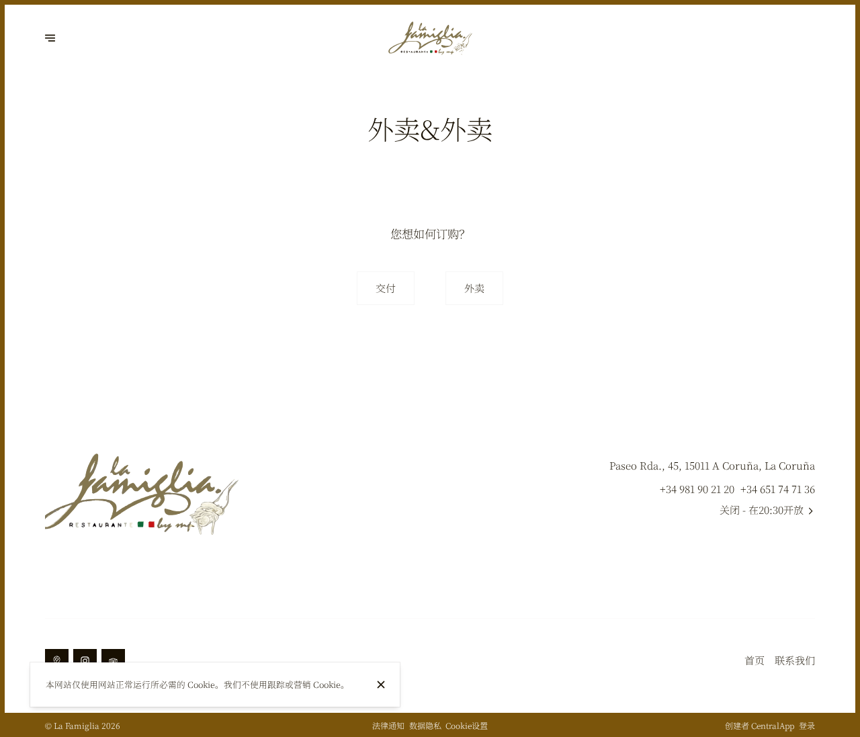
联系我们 (795, 660)
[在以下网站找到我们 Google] (57, 661)
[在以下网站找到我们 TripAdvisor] (113, 661)
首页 (754, 660)
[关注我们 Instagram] (85, 661)
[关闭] (380, 685)
